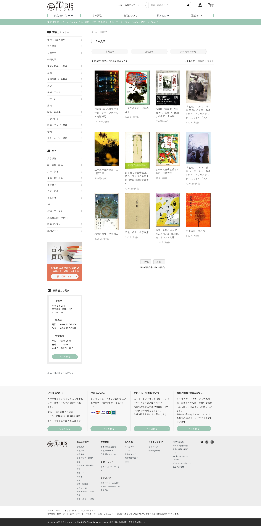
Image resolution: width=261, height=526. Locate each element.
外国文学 (51, 59)
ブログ (127, 450)
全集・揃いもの (55, 178)
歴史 (49, 85)
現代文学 (149, 51)
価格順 (201, 61)
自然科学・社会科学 (57, 79)
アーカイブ (129, 447)
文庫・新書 (53, 171)
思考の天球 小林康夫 (106, 233)
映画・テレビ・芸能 (57, 125)
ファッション (54, 118)
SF (48, 204)
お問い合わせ (178, 442)
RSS (174, 467)
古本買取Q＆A (107, 450)
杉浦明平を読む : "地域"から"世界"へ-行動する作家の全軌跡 (167, 113)
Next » (159, 261)
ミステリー (53, 198)
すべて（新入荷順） (57, 39)
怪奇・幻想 (53, 191)
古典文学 (110, 51)
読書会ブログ (130, 454)
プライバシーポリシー (182, 463)
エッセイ (51, 184)
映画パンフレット (56, 224)
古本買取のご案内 (108, 447)
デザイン (51, 98)
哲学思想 (51, 46)
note (127, 462)
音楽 (49, 131)
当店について (130, 15)
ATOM (181, 467)
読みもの (161, 15)
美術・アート (54, 92)
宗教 (49, 72)
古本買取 (97, 15)
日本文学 (104, 32)
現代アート (53, 230)
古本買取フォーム (108, 454)
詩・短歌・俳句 (188, 51)
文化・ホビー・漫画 (57, 138)
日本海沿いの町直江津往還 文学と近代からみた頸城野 (106, 113)
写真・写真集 (54, 112)
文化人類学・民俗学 (57, 66)
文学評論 (51, 158)
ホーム (94, 32)
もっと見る (64, 428)
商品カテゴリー (62, 15)
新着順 (210, 61)
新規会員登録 (154, 450)
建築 (49, 105)
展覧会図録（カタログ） (59, 217)
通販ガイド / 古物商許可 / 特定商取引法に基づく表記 (110, 486)
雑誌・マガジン (55, 211)
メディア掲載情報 (180, 445)
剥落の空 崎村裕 (195, 230)
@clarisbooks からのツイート (62, 373)
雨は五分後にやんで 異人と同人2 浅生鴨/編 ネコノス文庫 (167, 234)
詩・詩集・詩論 (55, 165)
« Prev (145, 261)
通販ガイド (197, 15)
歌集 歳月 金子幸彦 (137, 232)
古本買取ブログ (131, 458)
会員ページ (153, 447)
